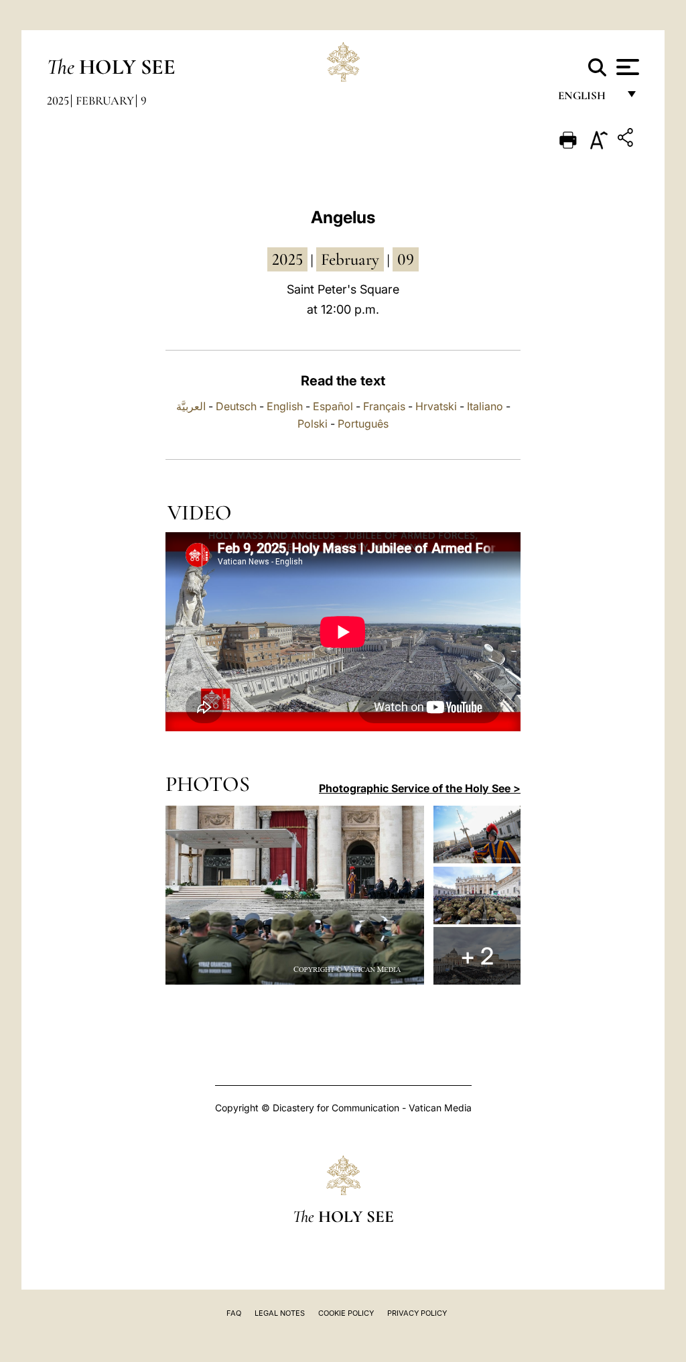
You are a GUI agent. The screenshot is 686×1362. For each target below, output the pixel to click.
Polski (312, 423)
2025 (58, 100)
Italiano (485, 406)
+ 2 (477, 956)
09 (405, 259)
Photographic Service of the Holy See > (420, 788)
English (588, 98)
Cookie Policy (346, 1313)
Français (384, 406)
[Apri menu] (626, 67)
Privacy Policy (417, 1313)
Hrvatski (436, 406)
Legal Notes (280, 1313)
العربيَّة (191, 406)
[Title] (627, 139)
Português (363, 423)
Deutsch (236, 406)
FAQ (233, 1313)
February (105, 100)
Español (333, 406)
